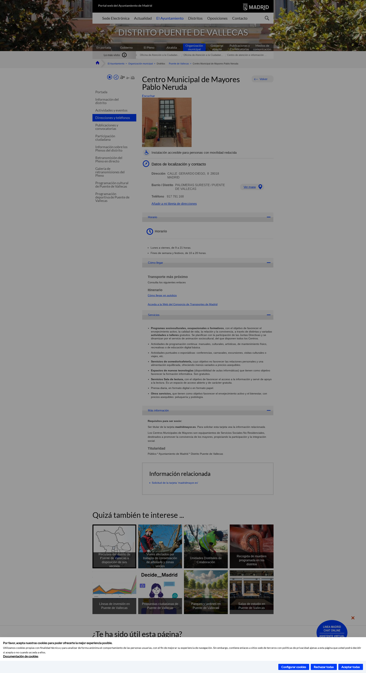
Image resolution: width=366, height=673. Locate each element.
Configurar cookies (293, 667)
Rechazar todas (324, 667)
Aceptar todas (350, 667)
